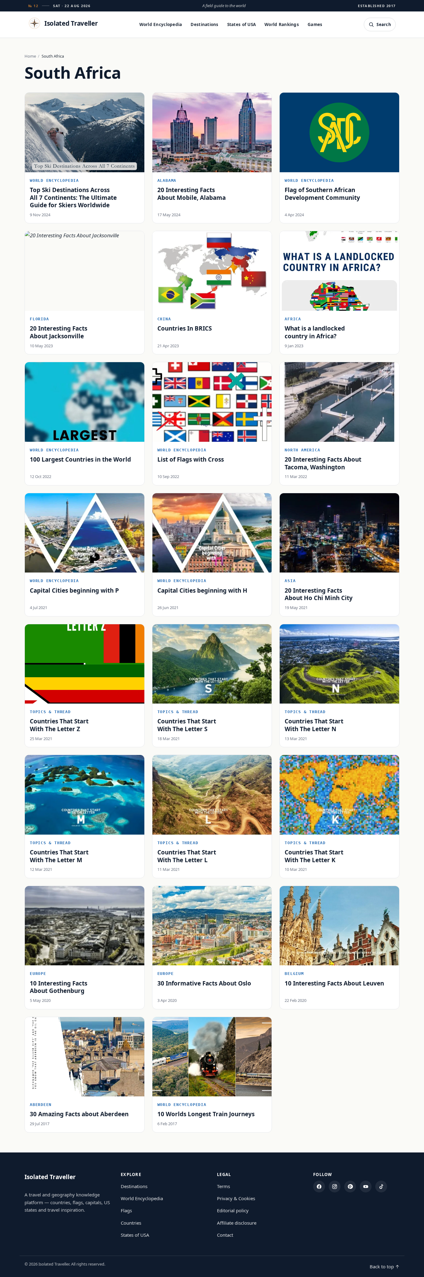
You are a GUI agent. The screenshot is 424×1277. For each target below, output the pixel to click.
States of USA (241, 24)
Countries (131, 1223)
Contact (225, 1235)
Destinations (204, 24)
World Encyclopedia (160, 24)
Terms (223, 1186)
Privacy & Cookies (236, 1198)
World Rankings (281, 24)
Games (315, 24)
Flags (126, 1210)
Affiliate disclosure (236, 1223)
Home (30, 56)
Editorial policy (233, 1210)
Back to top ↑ (384, 1266)
